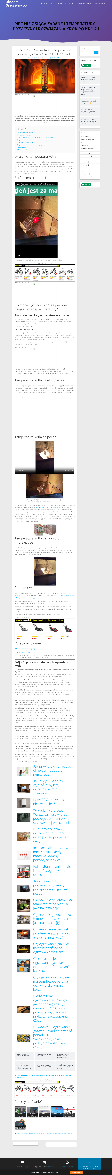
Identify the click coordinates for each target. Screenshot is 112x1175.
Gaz (82, 142)
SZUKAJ (72, 3)
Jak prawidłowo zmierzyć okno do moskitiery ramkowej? (52, 770)
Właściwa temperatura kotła (25, 132)
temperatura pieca (20, 1077)
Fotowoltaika (47, 3)
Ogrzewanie (61, 3)
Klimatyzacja (84, 153)
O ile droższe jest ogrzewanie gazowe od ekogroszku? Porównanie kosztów (52, 964)
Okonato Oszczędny (18, 3)
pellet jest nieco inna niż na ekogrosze (47, 507)
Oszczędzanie (84, 162)
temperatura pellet (65, 1075)
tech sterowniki (40, 1075)
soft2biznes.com (49, 1167)
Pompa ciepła (84, 165)
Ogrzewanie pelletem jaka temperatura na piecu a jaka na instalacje (52, 904)
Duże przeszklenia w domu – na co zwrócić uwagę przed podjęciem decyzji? (51, 835)
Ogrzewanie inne (85, 156)
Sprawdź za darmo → (77, 1172)
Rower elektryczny (86, 177)
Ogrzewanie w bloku (86, 159)
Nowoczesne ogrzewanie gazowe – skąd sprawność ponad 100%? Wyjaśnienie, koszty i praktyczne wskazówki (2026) (52, 1037)
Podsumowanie (21, 147)
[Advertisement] (45, 417)
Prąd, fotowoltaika (86, 171)
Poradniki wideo (85, 3)
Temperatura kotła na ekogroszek (26, 140)
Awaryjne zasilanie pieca (22, 652)
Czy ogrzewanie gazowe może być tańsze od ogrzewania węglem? (51, 948)
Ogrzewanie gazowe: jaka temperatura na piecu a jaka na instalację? (52, 918)
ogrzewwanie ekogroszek (25, 1075)
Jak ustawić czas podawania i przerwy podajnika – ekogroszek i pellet (51, 887)
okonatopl (32, 58)
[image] (45, 265)
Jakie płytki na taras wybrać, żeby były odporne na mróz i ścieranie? (48, 787)
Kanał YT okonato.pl (67, 1167)
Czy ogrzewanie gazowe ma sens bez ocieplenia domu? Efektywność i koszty (51, 983)
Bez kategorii (84, 136)
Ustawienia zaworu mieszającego (25, 649)
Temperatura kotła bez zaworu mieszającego (30, 145)
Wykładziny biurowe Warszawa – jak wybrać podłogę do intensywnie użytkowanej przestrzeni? (51, 816)
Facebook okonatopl (22, 1167)
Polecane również (22, 150)
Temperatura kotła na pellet (25, 142)
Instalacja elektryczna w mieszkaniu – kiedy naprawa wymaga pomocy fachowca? (50, 854)
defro (16, 1075)
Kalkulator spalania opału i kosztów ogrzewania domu (52, 870)
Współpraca (100, 3)
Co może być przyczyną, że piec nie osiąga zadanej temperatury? (35, 137)
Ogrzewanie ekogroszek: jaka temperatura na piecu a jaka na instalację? (52, 933)
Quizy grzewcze (85, 174)
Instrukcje (83, 145)
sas (35, 1075)
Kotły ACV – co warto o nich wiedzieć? (50, 802)
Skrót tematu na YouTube (24, 135)
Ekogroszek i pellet (53, 58)
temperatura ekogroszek (53, 1075)
